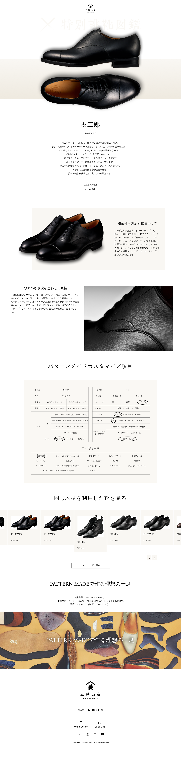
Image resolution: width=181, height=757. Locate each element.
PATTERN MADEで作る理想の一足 (90, 640)
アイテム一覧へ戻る (90, 565)
